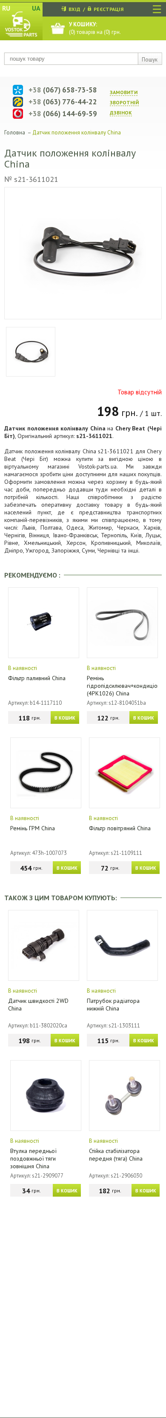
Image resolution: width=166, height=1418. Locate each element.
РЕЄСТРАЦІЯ (108, 9)
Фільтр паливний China (37, 678)
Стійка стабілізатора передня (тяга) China (116, 1154)
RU (6, 8)
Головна (14, 132)
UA (36, 8)
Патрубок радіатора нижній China (113, 1004)
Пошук (149, 59)
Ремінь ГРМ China (32, 828)
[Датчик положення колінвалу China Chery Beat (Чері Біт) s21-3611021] (83, 253)
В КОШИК (64, 718)
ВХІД (74, 9)
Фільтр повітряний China (120, 828)
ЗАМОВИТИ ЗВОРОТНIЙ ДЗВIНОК (124, 102)
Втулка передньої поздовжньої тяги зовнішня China (33, 1158)
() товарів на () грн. (95, 28)
